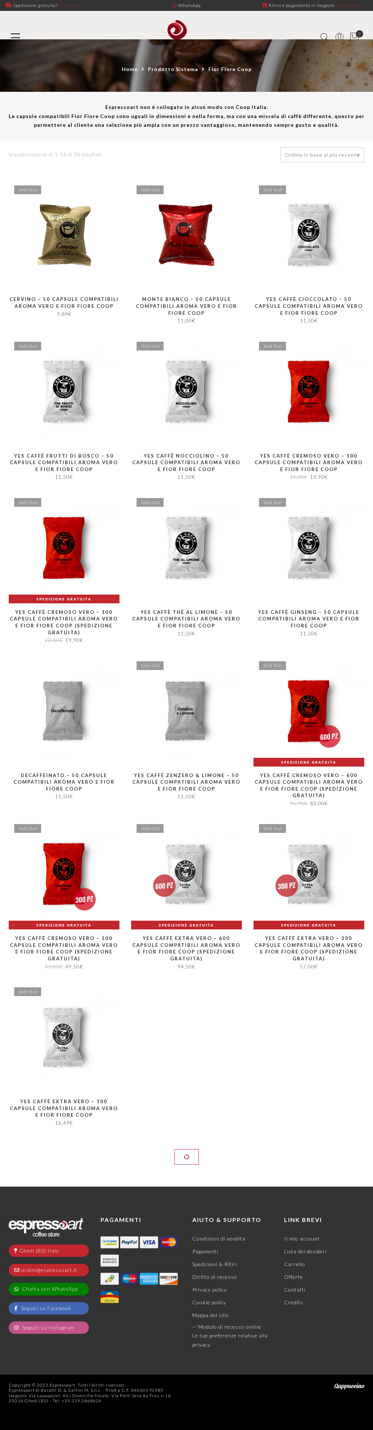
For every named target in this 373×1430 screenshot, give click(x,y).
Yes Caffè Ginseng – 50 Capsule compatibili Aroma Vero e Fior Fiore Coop (309, 618)
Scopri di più (348, 5)
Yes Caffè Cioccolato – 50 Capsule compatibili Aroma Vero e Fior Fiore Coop (309, 306)
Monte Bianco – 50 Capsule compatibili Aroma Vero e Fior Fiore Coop (186, 306)
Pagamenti (205, 1421)
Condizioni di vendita (218, 1408)
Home (130, 69)
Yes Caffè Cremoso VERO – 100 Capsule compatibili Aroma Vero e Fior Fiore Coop (309, 462)
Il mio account (302, 1408)
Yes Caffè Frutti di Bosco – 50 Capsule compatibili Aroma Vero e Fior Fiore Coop (64, 462)
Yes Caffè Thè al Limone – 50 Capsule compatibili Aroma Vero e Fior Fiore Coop (186, 618)
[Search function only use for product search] (324, 37)
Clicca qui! (70, 5)
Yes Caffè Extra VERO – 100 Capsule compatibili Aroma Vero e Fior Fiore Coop (64, 1108)
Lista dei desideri (305, 1421)
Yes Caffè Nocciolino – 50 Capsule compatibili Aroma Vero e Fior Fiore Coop (186, 462)
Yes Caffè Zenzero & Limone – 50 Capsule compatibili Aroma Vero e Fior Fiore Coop (186, 782)
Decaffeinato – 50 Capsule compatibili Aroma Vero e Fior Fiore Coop (64, 782)
